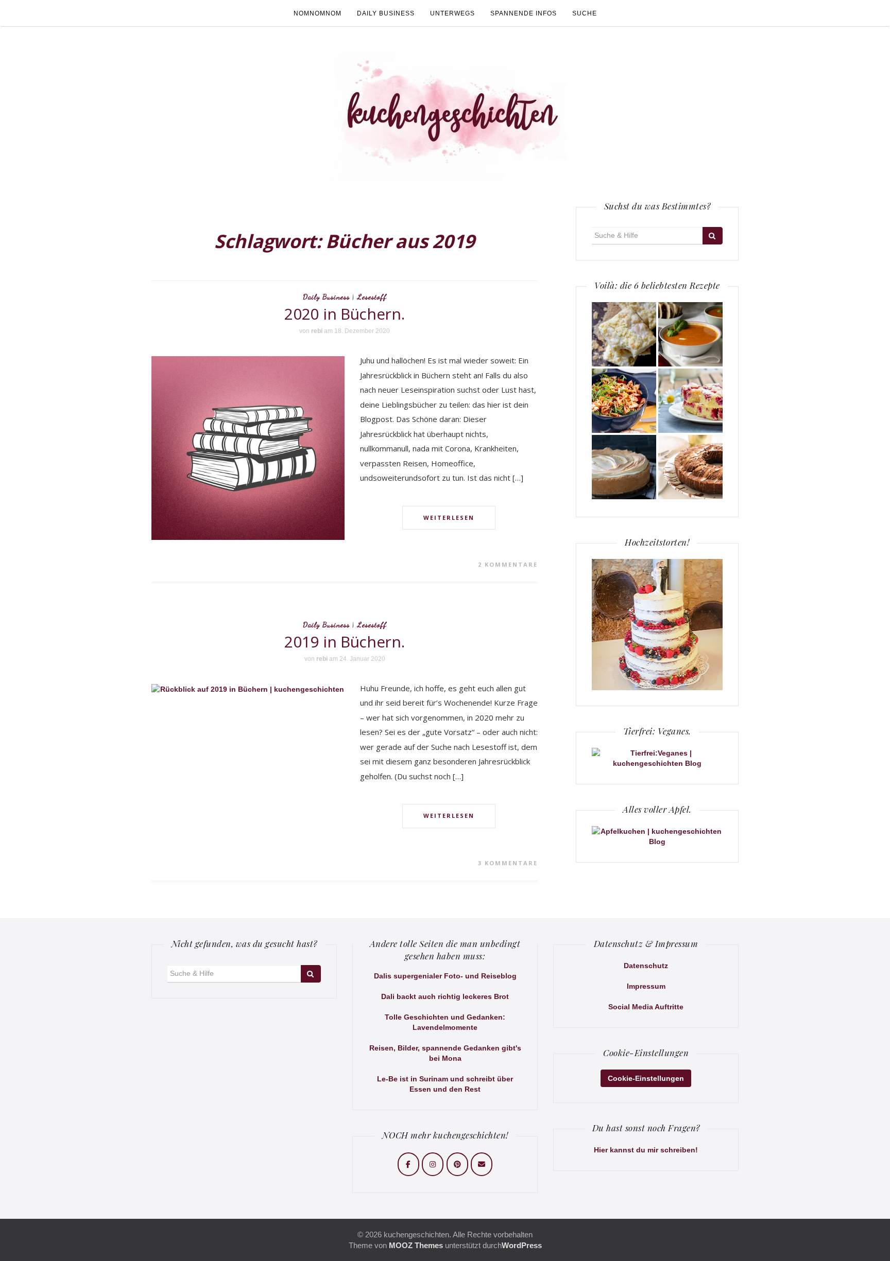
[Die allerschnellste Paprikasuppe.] (690, 334)
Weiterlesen (448, 517)
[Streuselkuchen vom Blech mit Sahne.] (624, 334)
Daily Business (386, 13)
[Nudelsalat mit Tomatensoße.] (624, 401)
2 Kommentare (508, 564)
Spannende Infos (523, 13)
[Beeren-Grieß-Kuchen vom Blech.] (690, 401)
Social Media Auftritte (645, 1007)
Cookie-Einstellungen (646, 1078)
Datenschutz (646, 965)
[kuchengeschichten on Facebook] (408, 1164)
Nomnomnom (317, 13)
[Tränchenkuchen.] (624, 467)
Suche (584, 13)
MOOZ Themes (416, 1245)
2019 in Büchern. (344, 641)
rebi (316, 331)
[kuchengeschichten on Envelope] (481, 1164)
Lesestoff (372, 296)
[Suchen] (713, 235)
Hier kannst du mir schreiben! (646, 1150)
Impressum (646, 986)
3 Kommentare (508, 863)
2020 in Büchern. (344, 313)
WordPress (522, 1245)
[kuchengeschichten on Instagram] (432, 1164)
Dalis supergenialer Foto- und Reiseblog (445, 976)
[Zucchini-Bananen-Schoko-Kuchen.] (690, 467)
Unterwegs (452, 13)
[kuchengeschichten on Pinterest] (457, 1164)
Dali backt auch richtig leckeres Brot (445, 996)
